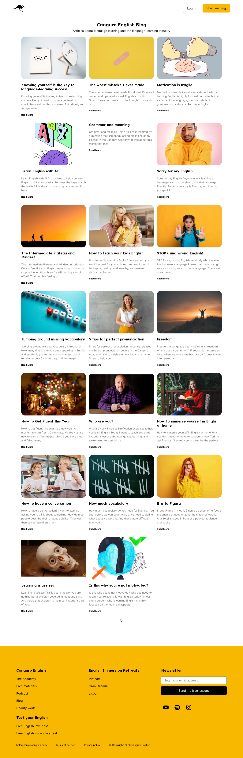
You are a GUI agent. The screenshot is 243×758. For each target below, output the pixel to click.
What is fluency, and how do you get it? (53, 669)
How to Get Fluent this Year (45, 421)
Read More (27, 114)
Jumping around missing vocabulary (53, 339)
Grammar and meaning (109, 125)
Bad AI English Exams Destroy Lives (120, 667)
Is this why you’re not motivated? (118, 585)
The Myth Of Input (173, 585)
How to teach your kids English (116, 253)
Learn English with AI (40, 171)
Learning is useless (37, 585)
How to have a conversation (46, 503)
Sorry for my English (175, 171)
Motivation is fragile (174, 85)
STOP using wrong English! (180, 253)
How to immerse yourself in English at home (188, 423)
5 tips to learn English (176, 667)
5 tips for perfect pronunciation (116, 339)
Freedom (165, 339)
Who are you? (101, 421)
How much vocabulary (108, 503)
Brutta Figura (169, 503)
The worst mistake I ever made (116, 85)
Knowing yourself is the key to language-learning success (48, 87)
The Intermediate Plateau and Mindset (48, 255)
